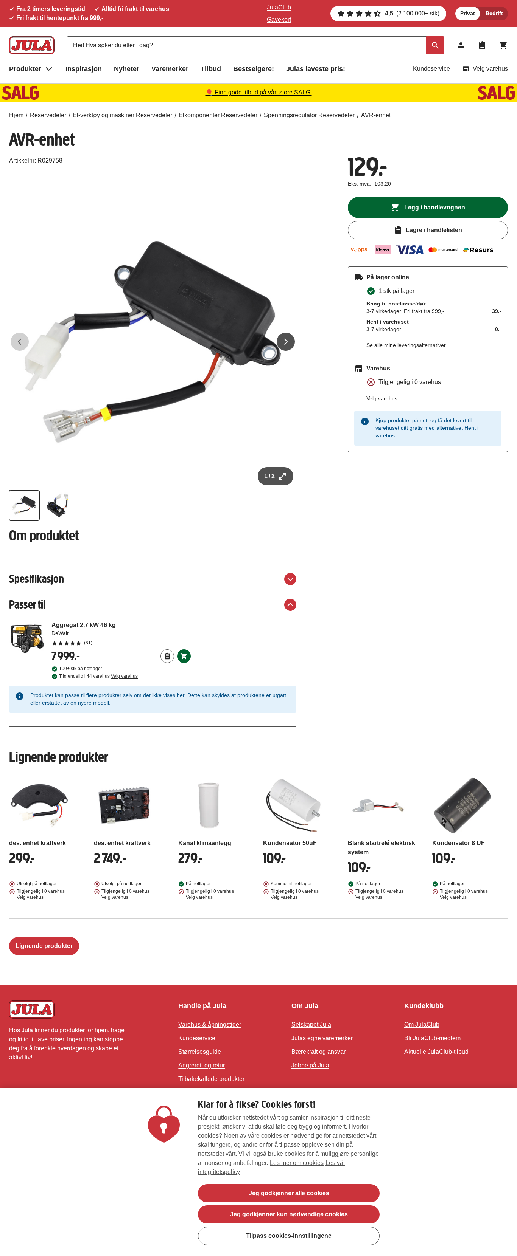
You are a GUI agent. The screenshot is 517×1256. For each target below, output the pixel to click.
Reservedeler (48, 115)
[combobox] (255, 45)
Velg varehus (490, 68)
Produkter (25, 69)
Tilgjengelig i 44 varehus (98, 676)
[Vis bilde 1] (24, 505)
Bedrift (494, 13)
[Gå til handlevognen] (503, 45)
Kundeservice (431, 68)
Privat (467, 13)
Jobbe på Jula (310, 1065)
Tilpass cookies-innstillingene (289, 1235)
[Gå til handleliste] (482, 45)
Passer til (27, 605)
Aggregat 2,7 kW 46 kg (121, 633)
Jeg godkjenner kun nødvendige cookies (289, 1214)
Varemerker (169, 69)
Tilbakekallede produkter (211, 1079)
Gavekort (279, 19)
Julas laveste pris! (315, 69)
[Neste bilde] (286, 342)
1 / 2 (269, 476)
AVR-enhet (376, 115)
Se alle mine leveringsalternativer (406, 345)
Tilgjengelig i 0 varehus (41, 894)
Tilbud (211, 69)
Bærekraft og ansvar (318, 1051)
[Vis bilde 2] (57, 505)
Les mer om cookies (297, 1163)
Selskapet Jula (311, 1024)
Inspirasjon (83, 69)
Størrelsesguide (199, 1051)
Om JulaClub (421, 1024)
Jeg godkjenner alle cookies (289, 1193)
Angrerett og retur (201, 1065)
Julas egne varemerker (322, 1038)
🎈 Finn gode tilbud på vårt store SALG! (259, 92)
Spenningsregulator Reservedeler (309, 115)
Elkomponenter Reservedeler (218, 115)
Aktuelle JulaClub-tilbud (436, 1051)
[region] (258, 1172)
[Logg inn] (461, 45)
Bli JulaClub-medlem (432, 1038)
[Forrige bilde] (20, 342)
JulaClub (279, 7)
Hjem (16, 115)
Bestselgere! (253, 69)
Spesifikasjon (36, 579)
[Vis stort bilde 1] (152, 341)
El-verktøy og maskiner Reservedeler (122, 115)
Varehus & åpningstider (209, 1024)
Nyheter (126, 69)
